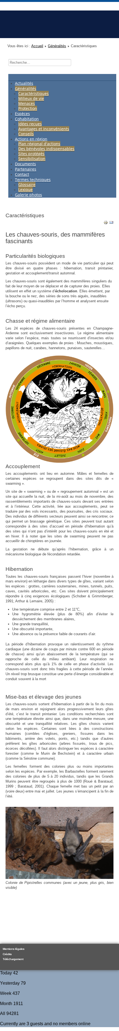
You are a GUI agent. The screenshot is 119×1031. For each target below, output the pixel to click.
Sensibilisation (31, 158)
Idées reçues (30, 123)
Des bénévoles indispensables (46, 148)
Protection (27, 108)
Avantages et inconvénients (43, 128)
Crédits (7, 954)
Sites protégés (31, 153)
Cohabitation (27, 118)
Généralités (57, 46)
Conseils (26, 133)
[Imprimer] (106, 223)
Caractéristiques (33, 93)
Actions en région (31, 139)
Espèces (22, 113)
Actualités (24, 83)
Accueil (37, 46)
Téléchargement (13, 959)
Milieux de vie (31, 98)
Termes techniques (33, 179)
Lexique (25, 189)
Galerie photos (28, 194)
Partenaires (25, 169)
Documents (25, 163)
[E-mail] (111, 223)
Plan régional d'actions (39, 143)
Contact (22, 174)
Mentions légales (13, 948)
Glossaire (26, 184)
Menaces (26, 103)
